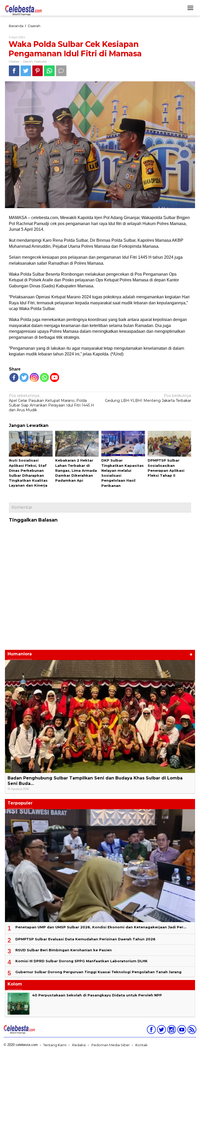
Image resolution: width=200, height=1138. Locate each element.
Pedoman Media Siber (110, 1045)
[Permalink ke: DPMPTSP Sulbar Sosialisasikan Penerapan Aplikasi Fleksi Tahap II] (169, 444)
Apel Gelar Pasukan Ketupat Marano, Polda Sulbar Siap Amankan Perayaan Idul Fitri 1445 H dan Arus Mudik (51, 402)
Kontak (141, 1045)
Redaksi (79, 1045)
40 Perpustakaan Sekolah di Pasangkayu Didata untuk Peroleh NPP (97, 995)
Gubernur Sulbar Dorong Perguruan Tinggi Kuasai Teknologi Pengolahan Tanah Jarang (98, 972)
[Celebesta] (23, 10)
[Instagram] (171, 1030)
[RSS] (191, 1030)
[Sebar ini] (14, 70)
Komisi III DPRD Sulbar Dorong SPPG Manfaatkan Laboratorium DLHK (81, 961)
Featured (40, 61)
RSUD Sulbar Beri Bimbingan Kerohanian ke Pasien (63, 950)
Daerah (28, 61)
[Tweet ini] (26, 70)
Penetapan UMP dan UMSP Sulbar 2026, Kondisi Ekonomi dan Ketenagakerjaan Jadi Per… (100, 927)
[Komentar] (61, 70)
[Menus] (190, 8)
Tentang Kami (54, 1045)
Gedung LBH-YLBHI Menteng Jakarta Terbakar (148, 398)
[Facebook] (13, 377)
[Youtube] (181, 1030)
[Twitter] (24, 377)
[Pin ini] (37, 70)
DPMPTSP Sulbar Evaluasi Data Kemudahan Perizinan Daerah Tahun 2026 (85, 939)
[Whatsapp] (49, 70)
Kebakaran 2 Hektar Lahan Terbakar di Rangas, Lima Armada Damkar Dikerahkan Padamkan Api (76, 470)
